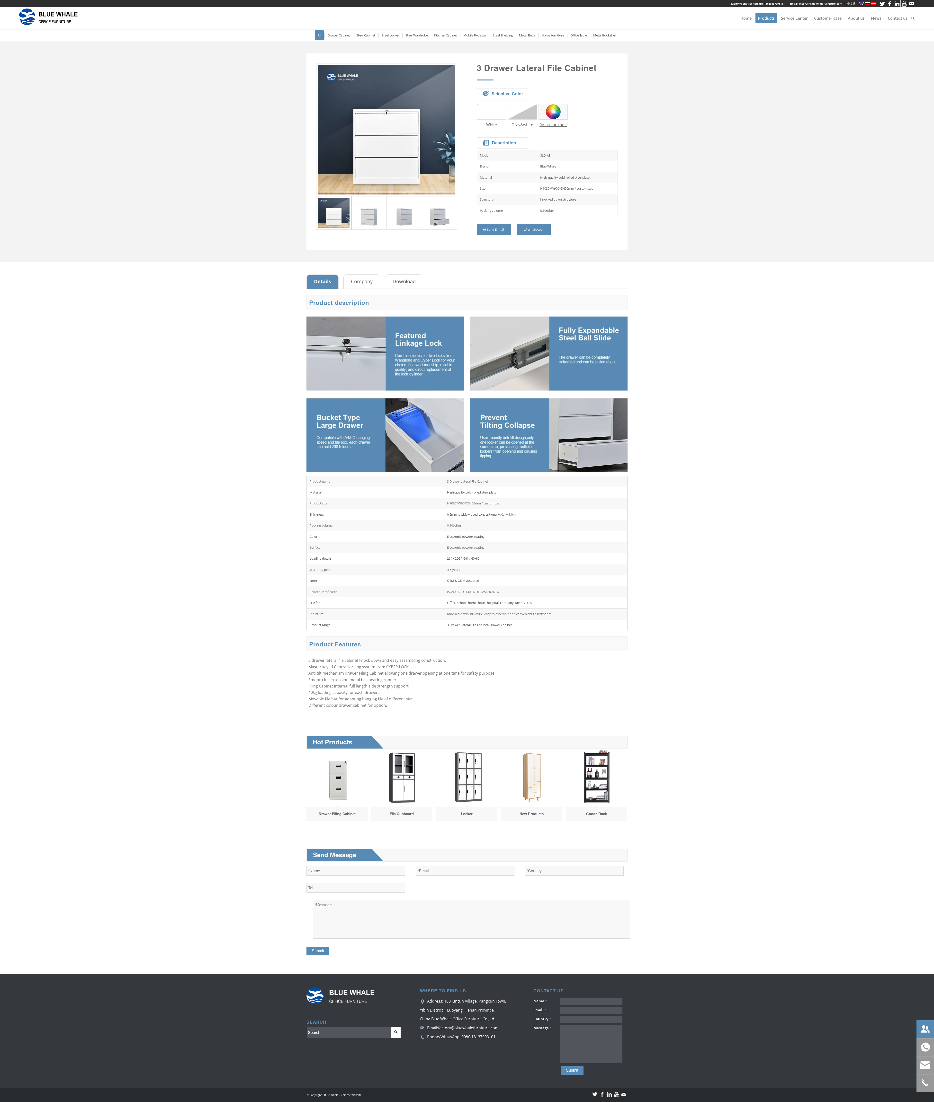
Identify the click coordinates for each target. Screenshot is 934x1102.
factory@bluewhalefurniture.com (468, 1028)
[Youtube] (904, 3)
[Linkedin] (896, 3)
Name (540, 1000)
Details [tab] (322, 281)
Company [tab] (362, 281)
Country (542, 1018)
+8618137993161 (774, 3)
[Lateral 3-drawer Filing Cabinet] (386, 129)
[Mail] (911, 3)
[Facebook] (889, 3)
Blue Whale (331, 1095)
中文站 (851, 3)
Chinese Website (351, 1095)
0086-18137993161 (478, 1037)
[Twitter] (882, 3)
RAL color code (553, 124)
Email (539, 1009)
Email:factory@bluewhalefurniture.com (816, 3)
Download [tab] (404, 281)
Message (542, 1027)
